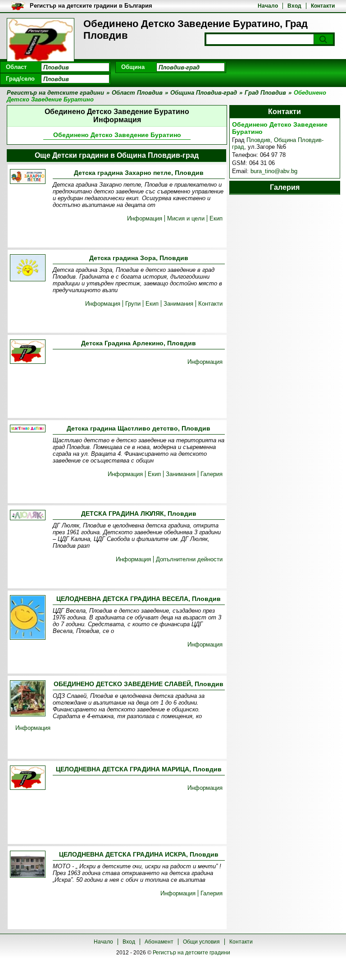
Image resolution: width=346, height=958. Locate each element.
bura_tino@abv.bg (273, 171)
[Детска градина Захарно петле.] (28, 177)
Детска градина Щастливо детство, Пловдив (138, 428)
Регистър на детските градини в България (91, 5)
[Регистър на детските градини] (40, 40)
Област (16, 67)
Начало (268, 6)
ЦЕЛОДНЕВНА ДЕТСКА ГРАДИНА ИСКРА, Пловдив (139, 854)
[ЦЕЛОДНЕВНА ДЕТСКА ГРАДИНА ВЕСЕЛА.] (28, 618)
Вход (294, 6)
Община (133, 67)
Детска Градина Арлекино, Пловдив (138, 343)
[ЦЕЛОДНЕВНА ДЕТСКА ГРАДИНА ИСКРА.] (28, 865)
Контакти (323, 6)
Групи (133, 303)
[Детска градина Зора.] (28, 268)
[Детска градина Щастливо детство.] (28, 429)
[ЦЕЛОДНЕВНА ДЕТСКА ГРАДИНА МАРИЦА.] (28, 778)
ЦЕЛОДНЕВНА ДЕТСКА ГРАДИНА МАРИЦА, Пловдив (139, 769)
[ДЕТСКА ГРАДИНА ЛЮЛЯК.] (28, 516)
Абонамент (159, 942)
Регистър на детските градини (191, 952)
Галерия (211, 474)
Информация (144, 218)
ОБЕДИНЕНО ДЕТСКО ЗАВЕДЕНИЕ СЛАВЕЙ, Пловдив (138, 684)
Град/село (20, 78)
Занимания (178, 303)
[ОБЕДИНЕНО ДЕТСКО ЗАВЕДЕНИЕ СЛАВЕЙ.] (28, 699)
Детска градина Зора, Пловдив (138, 257)
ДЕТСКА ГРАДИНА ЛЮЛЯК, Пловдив (138, 513)
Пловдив (258, 140)
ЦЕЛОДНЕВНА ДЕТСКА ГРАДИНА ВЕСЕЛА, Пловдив (138, 598)
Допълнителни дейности (189, 559)
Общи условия (201, 942)
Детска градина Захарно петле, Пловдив (139, 172)
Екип (216, 218)
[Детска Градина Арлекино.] (28, 352)
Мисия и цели (186, 218)
